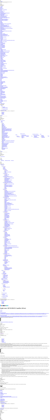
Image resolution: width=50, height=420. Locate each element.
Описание (3, 338)
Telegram (3, 113)
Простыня (7, 316)
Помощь (1, 397)
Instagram (3, 405)
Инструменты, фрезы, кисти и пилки (25, 313)
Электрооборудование (40, 313)
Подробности (2, 333)
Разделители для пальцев (11, 316)
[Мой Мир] (2, 305)
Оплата (3, 340)
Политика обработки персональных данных (5, 396)
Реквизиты (1, 395)
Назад (4, 166)
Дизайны (6, 232)
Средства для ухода (34, 313)
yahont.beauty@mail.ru (3, 110)
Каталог (4, 167)
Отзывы (3, 339)
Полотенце (4, 316)
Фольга (32, 316)
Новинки (3, 313)
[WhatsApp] (5, 305)
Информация (2, 394)
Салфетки (16, 316)
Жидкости (6, 190)
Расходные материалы (7, 198)
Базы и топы (6, 170)
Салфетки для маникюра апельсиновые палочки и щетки (24, 316)
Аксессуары (6, 238)
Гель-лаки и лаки (7, 174)
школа (1, 390)
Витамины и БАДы (7, 261)
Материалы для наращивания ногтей (16, 313)
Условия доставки (2, 399)
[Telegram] (7, 305)
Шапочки (41, 316)
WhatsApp (3, 303)
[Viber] (4, 305)
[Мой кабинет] (0, 157)
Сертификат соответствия (3, 393)
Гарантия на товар (2, 400)
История (1, 392)
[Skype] (6, 305)
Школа (4, 271)
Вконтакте (3, 301)
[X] (3, 305)
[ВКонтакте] (0, 305)
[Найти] (1, 3)
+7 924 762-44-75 (2, 103)
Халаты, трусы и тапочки (36, 316)
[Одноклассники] (1, 305)
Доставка (3, 341)
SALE (1, 313)
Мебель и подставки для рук (8, 228)
